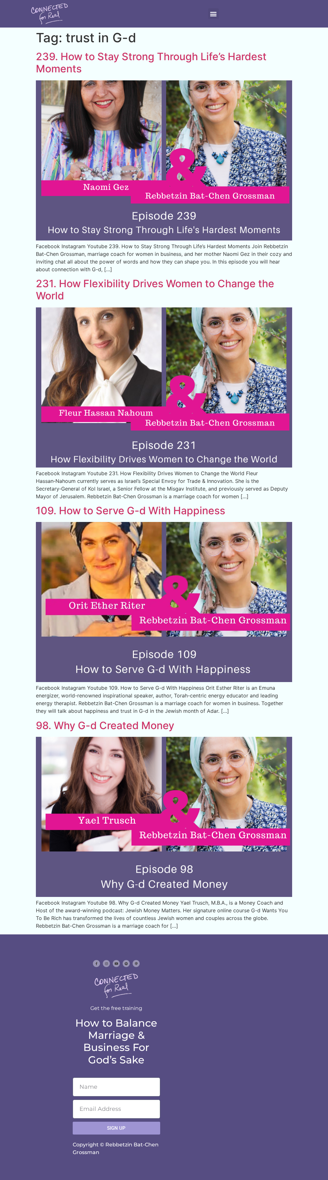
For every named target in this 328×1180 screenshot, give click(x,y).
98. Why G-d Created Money (105, 725)
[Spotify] (126, 963)
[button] (213, 13)
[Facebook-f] (96, 963)
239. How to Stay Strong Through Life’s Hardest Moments (151, 62)
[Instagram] (106, 963)
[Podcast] (136, 963)
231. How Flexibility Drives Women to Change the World (155, 289)
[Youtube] (116, 963)
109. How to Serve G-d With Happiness (130, 510)
